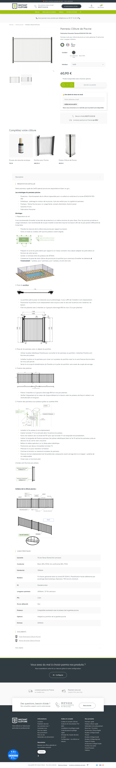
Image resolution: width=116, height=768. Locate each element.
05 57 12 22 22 (66, 703)
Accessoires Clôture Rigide (93, 730)
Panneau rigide (89, 722)
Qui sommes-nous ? (43, 726)
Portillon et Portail (72, 12)
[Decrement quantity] (63, 85)
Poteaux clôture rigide (91, 724)
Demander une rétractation (45, 737)
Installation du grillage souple (70, 728)
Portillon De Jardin (90, 746)
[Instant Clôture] (19, 6)
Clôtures (37, 12)
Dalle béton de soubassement (94, 726)
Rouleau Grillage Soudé (92, 737)
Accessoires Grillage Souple (93, 744)
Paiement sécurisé (42, 724)
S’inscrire (41, 752)
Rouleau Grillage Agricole (92, 739)
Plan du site (41, 735)
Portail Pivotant (89, 748)
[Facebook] (38, 756)
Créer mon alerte (70, 104)
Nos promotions (42, 733)
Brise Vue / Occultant (91, 728)
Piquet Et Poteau (90, 741)
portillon (26, 285)
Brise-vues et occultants (49, 12)
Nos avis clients (42, 730)
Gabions (61, 12)
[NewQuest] (87, 765)
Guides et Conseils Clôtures (69, 722)
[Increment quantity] (71, 85)
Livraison (40, 722)
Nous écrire (87, 706)
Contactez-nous (42, 728)
